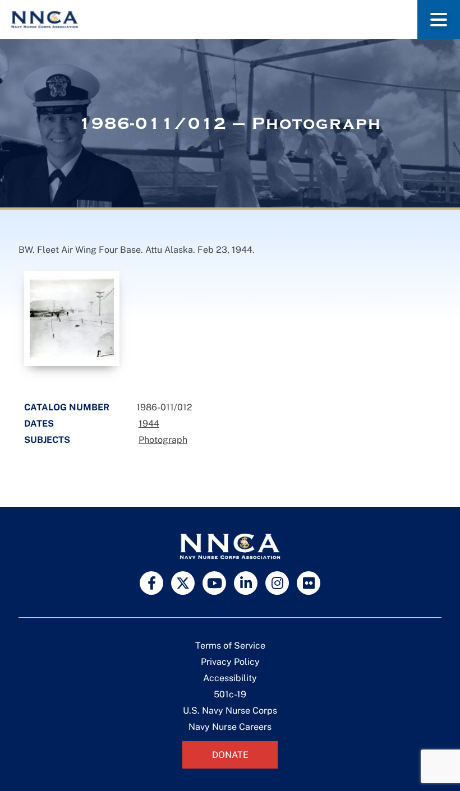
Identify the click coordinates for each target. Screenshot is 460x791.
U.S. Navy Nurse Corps (230, 710)
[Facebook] (151, 583)
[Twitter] (183, 583)
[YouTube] (214, 583)
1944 (149, 423)
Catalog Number (66, 407)
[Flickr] (308, 583)
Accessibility (230, 678)
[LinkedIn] (245, 583)
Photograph (163, 439)
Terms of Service (230, 645)
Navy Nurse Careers (230, 726)
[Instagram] (277, 583)
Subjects (47, 439)
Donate (230, 755)
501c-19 (230, 694)
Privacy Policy (230, 661)
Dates (39, 423)
